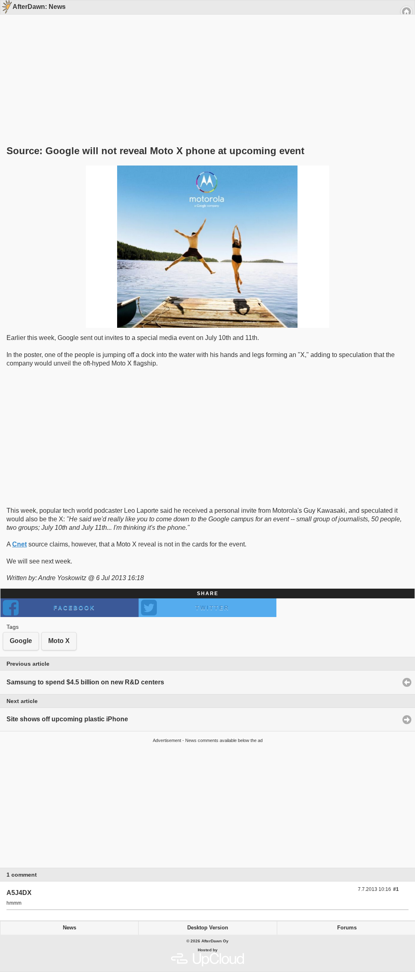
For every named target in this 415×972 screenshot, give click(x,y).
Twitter (212, 607)
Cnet (19, 544)
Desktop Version (207, 928)
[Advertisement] (204, 65)
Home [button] (406, 12)
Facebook (74, 607)
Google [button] (21, 640)
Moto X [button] (59, 640)
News (69, 928)
